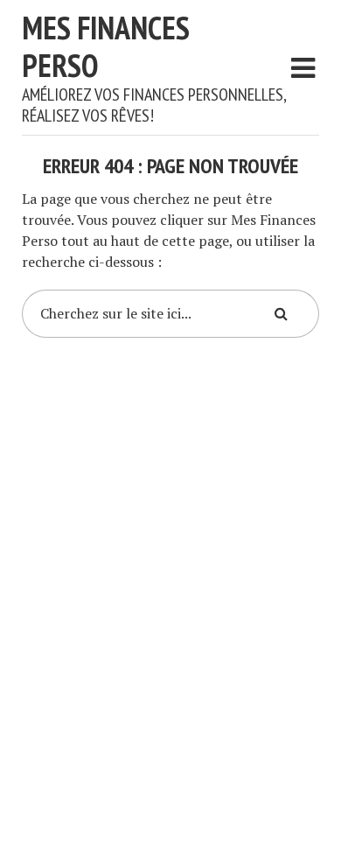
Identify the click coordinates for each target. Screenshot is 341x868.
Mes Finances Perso (106, 46)
